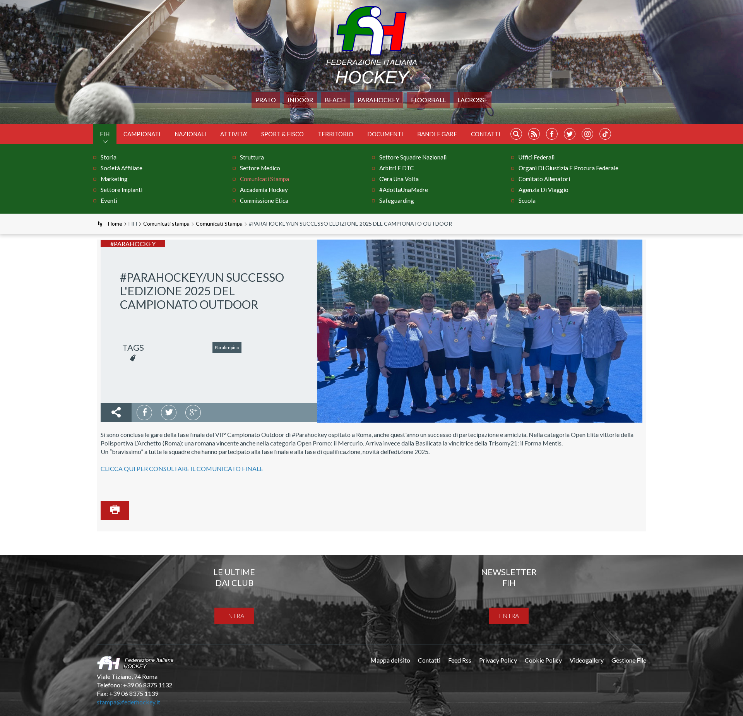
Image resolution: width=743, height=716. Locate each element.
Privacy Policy (498, 660)
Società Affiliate (121, 167)
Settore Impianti (121, 189)
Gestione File (628, 660)
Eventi (109, 200)
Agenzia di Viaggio (543, 189)
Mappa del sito (390, 660)
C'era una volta (399, 178)
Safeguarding (396, 200)
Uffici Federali (537, 157)
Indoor (300, 99)
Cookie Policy (543, 660)
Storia (108, 157)
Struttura (252, 157)
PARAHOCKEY (378, 99)
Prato (265, 99)
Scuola (527, 200)
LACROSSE (472, 99)
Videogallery (587, 660)
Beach (335, 99)
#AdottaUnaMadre (403, 189)
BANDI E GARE (437, 133)
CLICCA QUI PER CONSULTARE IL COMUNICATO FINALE (182, 468)
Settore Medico (260, 167)
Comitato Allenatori (544, 178)
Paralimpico (227, 347)
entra (234, 615)
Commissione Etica (264, 200)
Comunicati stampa (264, 178)
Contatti (485, 133)
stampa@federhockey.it (128, 702)
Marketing (114, 178)
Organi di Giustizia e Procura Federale (568, 167)
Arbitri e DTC (396, 167)
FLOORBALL (428, 99)
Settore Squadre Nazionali (413, 157)
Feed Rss (459, 660)
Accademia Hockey (264, 189)
